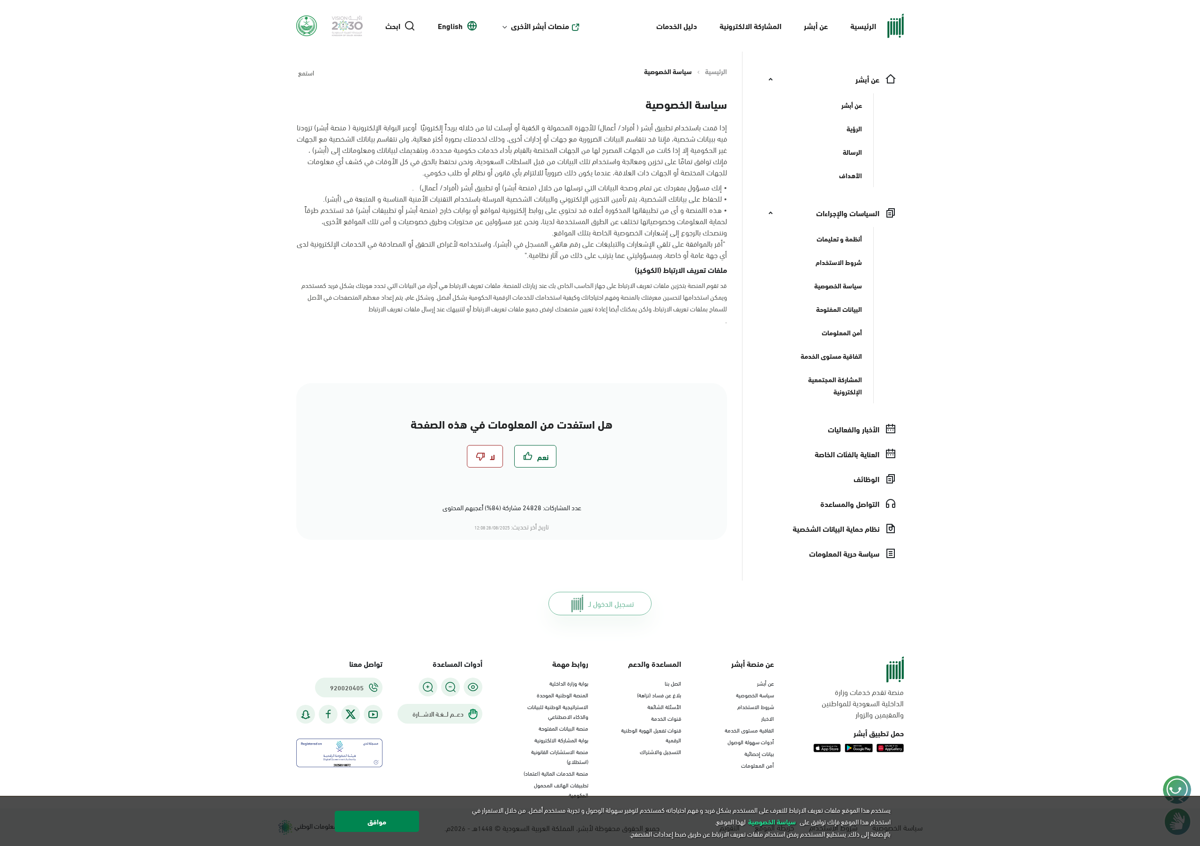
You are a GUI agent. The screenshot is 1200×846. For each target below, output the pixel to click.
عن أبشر (816, 25)
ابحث (392, 25)
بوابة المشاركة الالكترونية (561, 739)
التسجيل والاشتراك (660, 751)
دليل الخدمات (676, 25)
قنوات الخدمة (666, 718)
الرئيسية (863, 25)
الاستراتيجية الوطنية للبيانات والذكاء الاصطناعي (557, 711)
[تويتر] (350, 714)
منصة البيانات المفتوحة (563, 728)
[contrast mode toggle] (473, 687)
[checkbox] (535, 456)
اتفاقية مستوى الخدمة (749, 730)
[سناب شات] (305, 714)
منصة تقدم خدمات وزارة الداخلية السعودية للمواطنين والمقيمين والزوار (863, 703)
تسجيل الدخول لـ (611, 603)
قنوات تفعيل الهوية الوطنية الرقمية (651, 735)
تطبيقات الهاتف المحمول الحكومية (561, 789)
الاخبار (767, 718)
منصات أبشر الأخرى (540, 25)
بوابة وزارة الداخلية (568, 683)
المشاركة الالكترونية (750, 25)
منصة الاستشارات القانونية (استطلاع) (559, 756)
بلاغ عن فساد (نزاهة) (659, 694)
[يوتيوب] (373, 714)
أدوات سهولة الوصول (751, 741)
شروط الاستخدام (755, 706)
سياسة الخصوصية (755, 694)
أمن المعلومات (757, 765)
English (450, 25)
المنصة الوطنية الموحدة (562, 694)
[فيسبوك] (328, 714)
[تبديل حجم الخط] (450, 687)
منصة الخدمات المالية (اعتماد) (556, 773)
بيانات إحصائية (759, 753)
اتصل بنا (673, 683)
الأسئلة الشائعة (664, 706)
